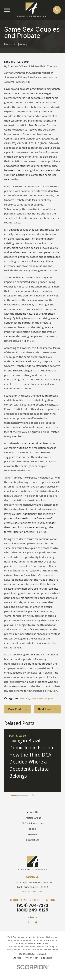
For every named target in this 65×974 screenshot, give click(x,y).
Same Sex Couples (42, 698)
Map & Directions (32, 891)
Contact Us (32, 839)
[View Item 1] (13, 795)
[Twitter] (29, 922)
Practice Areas (32, 817)
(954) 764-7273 (32, 905)
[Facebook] (36, 922)
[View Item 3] (25, 795)
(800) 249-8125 (32, 910)
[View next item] (33, 795)
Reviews (33, 834)
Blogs (32, 828)
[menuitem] (16, 958)
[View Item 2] (19, 795)
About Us (32, 812)
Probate (24, 698)
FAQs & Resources (33, 823)
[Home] (31, 9)
